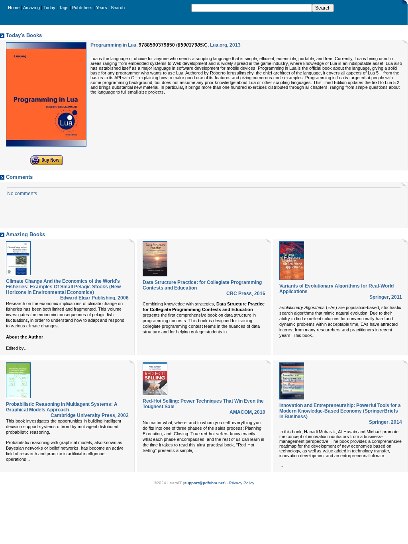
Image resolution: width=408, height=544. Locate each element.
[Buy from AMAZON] (46, 163)
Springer (379, 297)
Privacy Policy (241, 483)
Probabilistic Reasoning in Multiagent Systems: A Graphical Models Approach (62, 407)
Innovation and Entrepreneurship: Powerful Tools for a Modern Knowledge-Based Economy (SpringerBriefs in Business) (340, 411)
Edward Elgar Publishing (87, 298)
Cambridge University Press (83, 415)
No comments (22, 193)
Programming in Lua (113, 45)
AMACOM (241, 412)
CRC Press (239, 293)
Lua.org (218, 45)
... (25, 348)
